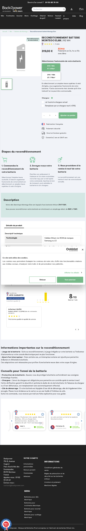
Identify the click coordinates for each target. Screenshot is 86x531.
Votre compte (31, 458)
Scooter (19, 16)
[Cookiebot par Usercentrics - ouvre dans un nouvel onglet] (68, 249)
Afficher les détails (71, 272)
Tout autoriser (70, 280)
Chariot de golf (43, 17)
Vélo (2, 16)
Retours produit (29, 470)
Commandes (28, 473)
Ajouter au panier (67, 115)
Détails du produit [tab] (14, 226)
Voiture (50, 16)
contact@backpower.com (14, 485)
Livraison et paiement (52, 482)
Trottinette (10, 16)
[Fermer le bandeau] (82, 249)
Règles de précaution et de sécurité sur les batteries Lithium (54, 476)
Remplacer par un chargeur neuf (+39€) (60, 106)
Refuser (43, 280)
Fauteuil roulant (58, 17)
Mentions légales (50, 485)
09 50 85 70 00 (51, 2)
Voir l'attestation (15, 298)
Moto (27, 16)
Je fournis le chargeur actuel (56, 102)
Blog (81, 16)
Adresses (27, 476)
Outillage (34, 16)
